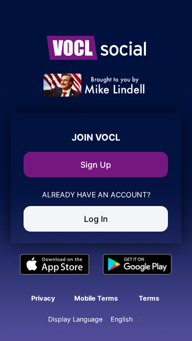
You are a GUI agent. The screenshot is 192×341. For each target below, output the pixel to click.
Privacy (43, 298)
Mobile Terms (96, 298)
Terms (149, 298)
